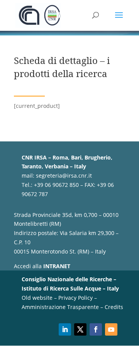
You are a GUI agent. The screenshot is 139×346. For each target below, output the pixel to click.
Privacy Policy (75, 297)
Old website (37, 297)
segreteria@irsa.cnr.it (64, 175)
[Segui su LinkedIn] (65, 329)
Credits (114, 307)
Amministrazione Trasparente (60, 307)
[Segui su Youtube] (111, 329)
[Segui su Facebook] (96, 329)
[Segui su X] (80, 329)
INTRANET (56, 266)
